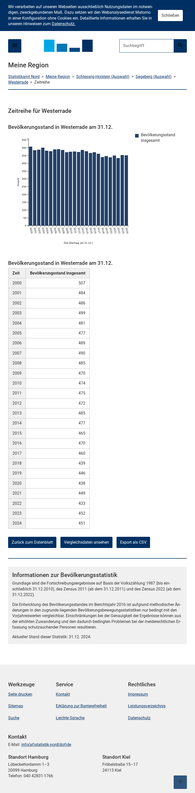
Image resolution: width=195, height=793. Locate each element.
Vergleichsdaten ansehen (86, 542)
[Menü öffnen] (14, 46)
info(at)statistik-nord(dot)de (46, 744)
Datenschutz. (63, 23)
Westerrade (18, 82)
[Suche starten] (180, 46)
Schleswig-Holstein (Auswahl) (102, 76)
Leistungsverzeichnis (147, 706)
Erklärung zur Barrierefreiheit (81, 706)
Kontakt (63, 694)
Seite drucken (20, 694)
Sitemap (15, 706)
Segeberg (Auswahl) (154, 76)
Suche (13, 717)
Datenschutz (139, 717)
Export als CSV (133, 542)
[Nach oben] (180, 782)
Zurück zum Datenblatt (32, 542)
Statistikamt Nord (24, 76)
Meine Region (58, 76)
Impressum (138, 694)
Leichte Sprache (70, 717)
